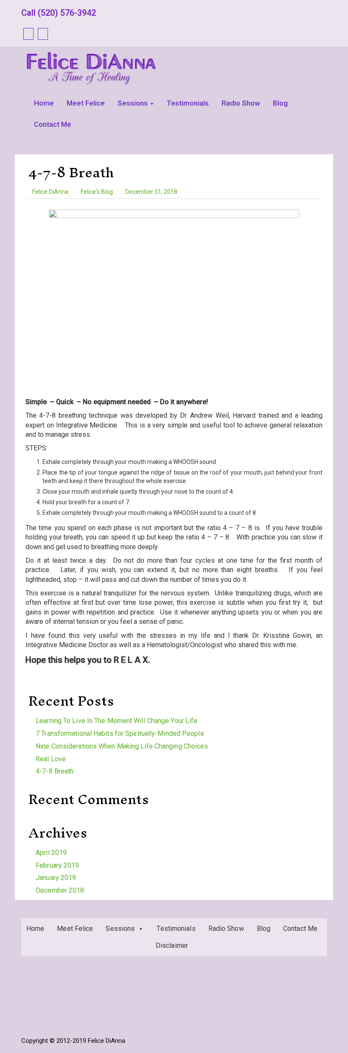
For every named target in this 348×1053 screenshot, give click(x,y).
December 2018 (60, 890)
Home (44, 103)
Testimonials (187, 103)
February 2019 (57, 865)
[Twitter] (42, 34)
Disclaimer (172, 945)
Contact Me (52, 124)
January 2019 (56, 878)
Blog (280, 103)
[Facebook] (27, 34)
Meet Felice (86, 103)
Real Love (51, 759)
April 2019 (51, 853)
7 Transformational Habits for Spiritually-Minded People (120, 733)
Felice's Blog (97, 191)
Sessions (133, 103)
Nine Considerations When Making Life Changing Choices (122, 746)
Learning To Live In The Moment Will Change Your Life (116, 721)
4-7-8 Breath (71, 172)
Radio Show (241, 103)
